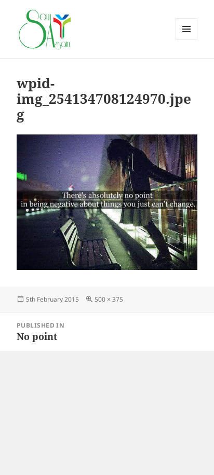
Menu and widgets (186, 39)
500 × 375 (109, 299)
